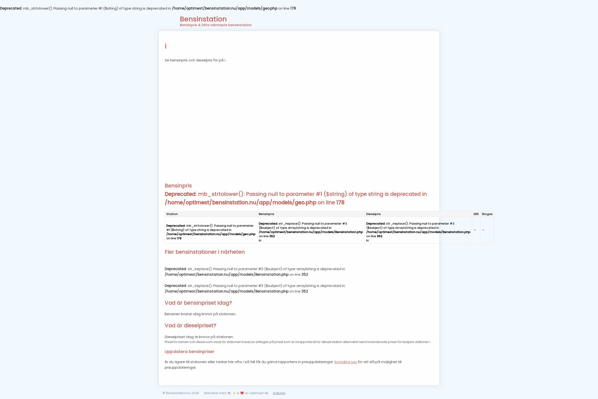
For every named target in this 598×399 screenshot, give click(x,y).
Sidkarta (279, 393)
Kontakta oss (346, 361)
